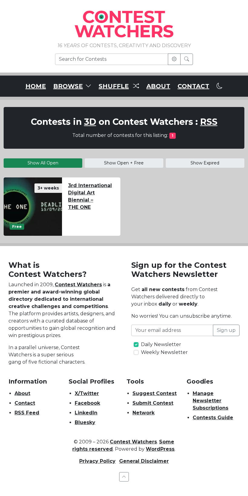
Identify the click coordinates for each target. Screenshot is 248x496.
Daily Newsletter (161, 344)
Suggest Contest (154, 393)
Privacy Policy (97, 461)
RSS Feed (27, 413)
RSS (208, 121)
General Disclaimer (144, 461)
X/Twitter (87, 393)
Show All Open (43, 163)
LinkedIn (86, 413)
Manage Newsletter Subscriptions (210, 401)
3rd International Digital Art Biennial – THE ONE (90, 196)
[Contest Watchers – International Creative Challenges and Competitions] (124, 24)
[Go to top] (124, 476)
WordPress (160, 449)
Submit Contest (152, 403)
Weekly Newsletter (164, 352)
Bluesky (85, 422)
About (22, 393)
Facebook (87, 403)
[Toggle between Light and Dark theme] (219, 86)
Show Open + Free (124, 163)
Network (143, 413)
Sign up (226, 330)
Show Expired (205, 163)
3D (90, 121)
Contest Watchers (78, 284)
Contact (25, 403)
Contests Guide (213, 417)
